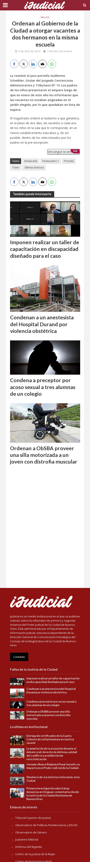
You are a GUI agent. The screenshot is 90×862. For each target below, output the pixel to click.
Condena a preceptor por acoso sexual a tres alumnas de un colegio (42, 387)
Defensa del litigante (28, 847)
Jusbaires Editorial (26, 839)
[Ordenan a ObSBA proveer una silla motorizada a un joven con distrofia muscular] (45, 422)
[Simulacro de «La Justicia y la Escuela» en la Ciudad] (17, 780)
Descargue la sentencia (63, 152)
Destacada (30, 161)
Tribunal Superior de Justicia (33, 818)
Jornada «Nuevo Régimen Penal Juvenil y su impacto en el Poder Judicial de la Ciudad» (53, 766)
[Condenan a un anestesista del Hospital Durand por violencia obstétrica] (45, 288)
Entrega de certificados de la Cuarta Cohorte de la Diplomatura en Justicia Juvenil (50, 739)
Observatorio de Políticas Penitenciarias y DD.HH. (46, 825)
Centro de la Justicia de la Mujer (35, 854)
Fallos (45, 17)
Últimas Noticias (34, 167)
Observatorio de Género (31, 832)
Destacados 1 (50, 161)
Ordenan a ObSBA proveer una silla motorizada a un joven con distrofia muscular (43, 455)
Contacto (19, 657)
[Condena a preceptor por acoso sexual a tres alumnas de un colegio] (45, 357)
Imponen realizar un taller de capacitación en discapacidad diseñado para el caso (44, 249)
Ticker (15, 167)
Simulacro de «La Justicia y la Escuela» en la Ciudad (53, 779)
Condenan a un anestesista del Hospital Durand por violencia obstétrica (42, 324)
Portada (69, 161)
